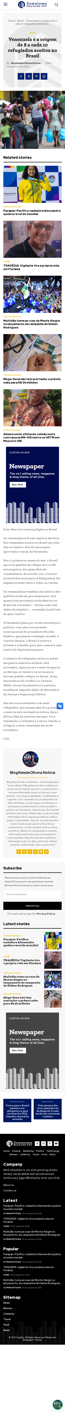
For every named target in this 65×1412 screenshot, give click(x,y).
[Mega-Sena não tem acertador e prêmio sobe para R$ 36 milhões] (32, 352)
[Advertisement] (32, 1378)
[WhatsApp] (44, 76)
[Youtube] (40, 851)
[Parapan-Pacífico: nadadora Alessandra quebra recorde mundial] (32, 184)
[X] (28, 76)
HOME (6, 261)
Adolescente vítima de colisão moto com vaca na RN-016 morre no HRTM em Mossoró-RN (31, 437)
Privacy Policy (46, 913)
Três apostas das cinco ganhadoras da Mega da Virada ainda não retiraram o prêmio (48, 1111)
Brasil (21, 20)
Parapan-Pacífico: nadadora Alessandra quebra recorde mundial (31, 212)
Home (11, 20)
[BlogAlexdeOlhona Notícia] (32, 759)
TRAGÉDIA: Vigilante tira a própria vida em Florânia (31, 267)
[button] (58, 1405)
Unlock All (33, 905)
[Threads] (46, 851)
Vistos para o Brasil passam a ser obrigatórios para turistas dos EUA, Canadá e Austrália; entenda (17, 1112)
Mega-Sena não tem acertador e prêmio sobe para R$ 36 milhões (32, 380)
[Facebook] (21, 76)
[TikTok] (30, 851)
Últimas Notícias (12, 207)
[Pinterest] (36, 76)
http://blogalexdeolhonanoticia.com (33, 777)
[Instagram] (24, 851)
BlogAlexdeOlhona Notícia (25, 63)
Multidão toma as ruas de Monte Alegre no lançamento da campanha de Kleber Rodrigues (31, 324)
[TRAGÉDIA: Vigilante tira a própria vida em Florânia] (32, 239)
